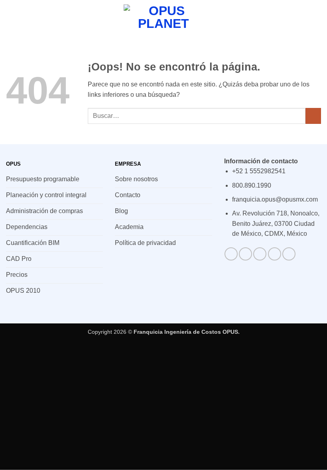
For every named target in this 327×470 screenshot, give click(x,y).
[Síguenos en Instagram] (245, 253)
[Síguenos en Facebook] (231, 253)
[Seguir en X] (274, 253)
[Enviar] (313, 115)
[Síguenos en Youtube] (288, 253)
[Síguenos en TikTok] (259, 253)
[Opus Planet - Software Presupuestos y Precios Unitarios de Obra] (163, 17)
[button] (11, 17)
